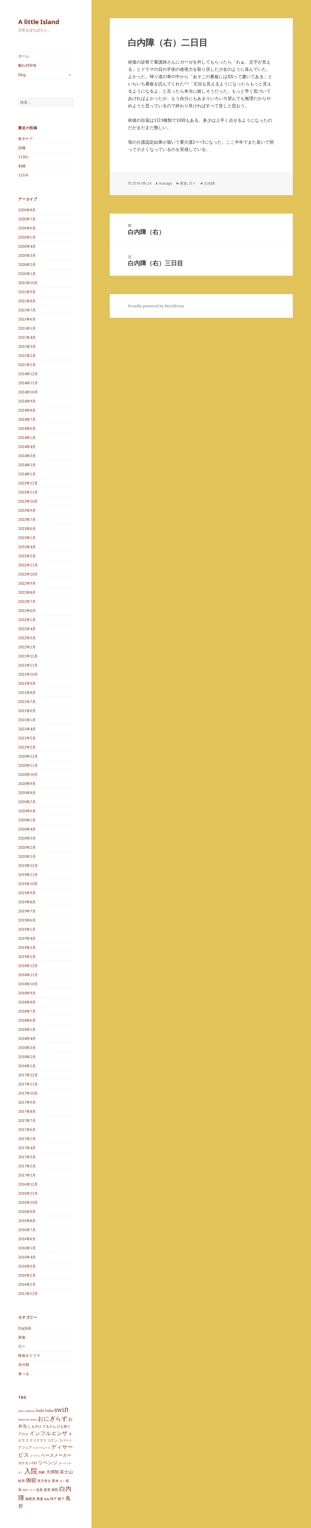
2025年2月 (27, 355)
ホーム (23, 56)
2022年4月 (27, 628)
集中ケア (25, 138)
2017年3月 (27, 1156)
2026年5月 (27, 237)
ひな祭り (64, 1426)
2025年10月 (28, 282)
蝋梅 (46, 1499)
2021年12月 (28, 656)
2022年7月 (27, 601)
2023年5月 (27, 537)
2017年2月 (27, 1166)
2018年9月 (27, 993)
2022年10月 (28, 574)
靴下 (61, 1498)
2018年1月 (27, 1065)
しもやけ (34, 1426)
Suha (49, 1410)
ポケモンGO (27, 1462)
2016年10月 (28, 1202)
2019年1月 (27, 956)
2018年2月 (27, 1056)
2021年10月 (28, 674)
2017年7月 (27, 1120)
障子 (53, 1498)
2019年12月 (28, 865)
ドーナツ (35, 1455)
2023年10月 (28, 501)
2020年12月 (28, 756)
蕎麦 (39, 1498)
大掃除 (52, 1472)
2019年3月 (27, 947)
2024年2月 (27, 464)
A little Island (38, 22)
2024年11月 (28, 382)
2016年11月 (28, 1193)
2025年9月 (27, 291)
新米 (55, 1480)
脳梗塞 (30, 1498)
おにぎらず (52, 1418)
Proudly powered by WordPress (156, 305)
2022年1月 (27, 646)
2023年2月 (27, 555)
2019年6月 (27, 920)
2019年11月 (28, 874)
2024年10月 (28, 392)
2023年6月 (27, 528)
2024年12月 (28, 373)
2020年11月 (28, 765)
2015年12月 (28, 1293)
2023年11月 (28, 492)
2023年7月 (27, 519)
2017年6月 (27, 1129)
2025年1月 (27, 364)
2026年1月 (27, 273)
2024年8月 (27, 410)
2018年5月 (27, 1029)
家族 (21, 1337)
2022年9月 (27, 583)
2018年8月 (27, 1002)
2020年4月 (27, 829)
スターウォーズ (41, 1447)
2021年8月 (27, 692)
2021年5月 (27, 719)
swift (61, 1409)
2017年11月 (28, 1084)
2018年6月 (27, 1020)
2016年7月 (27, 1229)
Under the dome (27, 1419)
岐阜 (21, 1480)
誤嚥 (21, 147)
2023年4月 (27, 546)
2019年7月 (27, 911)
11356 (23, 175)
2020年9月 (27, 783)
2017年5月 (27, 1138)
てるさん (49, 1426)
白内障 (209, 183)
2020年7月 (27, 801)
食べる (23, 1373)
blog (22, 74)
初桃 (21, 165)
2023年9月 (27, 510)
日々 (21, 1346)
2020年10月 (28, 774)
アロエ (23, 1433)
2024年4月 (27, 446)
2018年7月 (27, 1011)
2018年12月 (28, 965)
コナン (52, 1440)
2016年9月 (27, 1211)
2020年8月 (27, 792)
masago (165, 183)
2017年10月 (28, 1093)
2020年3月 (27, 838)
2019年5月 (27, 929)
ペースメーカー (56, 1455)
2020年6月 (27, 810)
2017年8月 (27, 1111)
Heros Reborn (26, 1411)
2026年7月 (27, 219)
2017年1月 (27, 1175)
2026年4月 (27, 246)
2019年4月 (27, 938)
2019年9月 (27, 892)
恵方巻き (44, 1480)
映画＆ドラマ (29, 1355)
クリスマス (37, 1440)
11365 (23, 156)
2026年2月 (27, 264)
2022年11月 (28, 565)
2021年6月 (27, 710)
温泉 (39, 1489)
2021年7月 (27, 701)
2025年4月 (27, 337)
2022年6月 (27, 610)
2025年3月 (27, 346)
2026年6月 (27, 228)
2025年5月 (27, 328)
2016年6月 (27, 1238)
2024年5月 (27, 437)
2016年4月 (27, 1257)
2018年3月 (27, 1047)
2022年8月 (27, 592)
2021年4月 (27, 728)
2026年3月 (27, 255)
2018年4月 (27, 1038)
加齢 (41, 1472)
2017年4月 (27, 1147)
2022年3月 (27, 637)
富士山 (66, 1472)
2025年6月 (27, 319)
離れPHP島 (27, 65)
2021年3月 (27, 738)
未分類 (23, 1364)
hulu (40, 1410)
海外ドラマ (29, 1490)
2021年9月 (27, 683)
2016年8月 (27, 1220)
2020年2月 (27, 847)
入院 (30, 1470)
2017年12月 (28, 1074)
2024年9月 (27, 401)
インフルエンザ (48, 1433)
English (24, 1328)
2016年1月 (27, 1284)
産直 (47, 1489)
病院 (54, 1489)
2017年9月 (27, 1102)
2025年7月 (27, 310)
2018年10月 (28, 983)
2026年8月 (27, 209)
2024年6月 (27, 428)
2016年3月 (27, 1266)
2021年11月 (28, 665)
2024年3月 (27, 455)
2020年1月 (27, 856)
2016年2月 (27, 1275)
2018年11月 (28, 974)
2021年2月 (27, 747)
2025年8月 (27, 300)
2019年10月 (28, 883)
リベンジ (48, 1462)
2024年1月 (27, 473)
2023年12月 (28, 483)
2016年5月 (27, 1247)
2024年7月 (27, 419)
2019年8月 (27, 901)
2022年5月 (27, 619)
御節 (31, 1480)
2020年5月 (27, 820)
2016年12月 (28, 1184)
